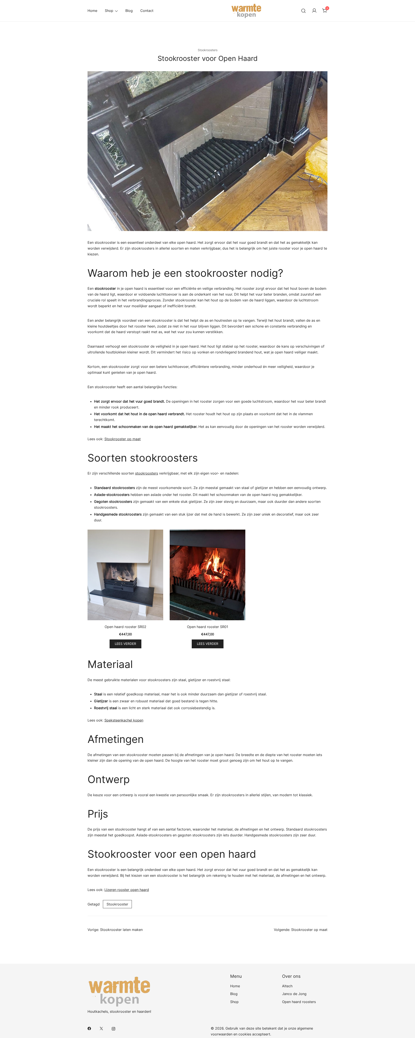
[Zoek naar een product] (303, 11)
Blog (129, 10)
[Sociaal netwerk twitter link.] (101, 1028)
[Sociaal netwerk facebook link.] (89, 1028)
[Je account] (314, 11)
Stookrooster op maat (122, 439)
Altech (287, 986)
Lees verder (125, 644)
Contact (146, 10)
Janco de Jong (294, 994)
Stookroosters (207, 50)
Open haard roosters (299, 1002)
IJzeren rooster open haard (126, 890)
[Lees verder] (125, 576)
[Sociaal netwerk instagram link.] (113, 1028)
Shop (109, 10)
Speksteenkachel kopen (123, 720)
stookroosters (146, 473)
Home (92, 10)
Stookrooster (117, 904)
